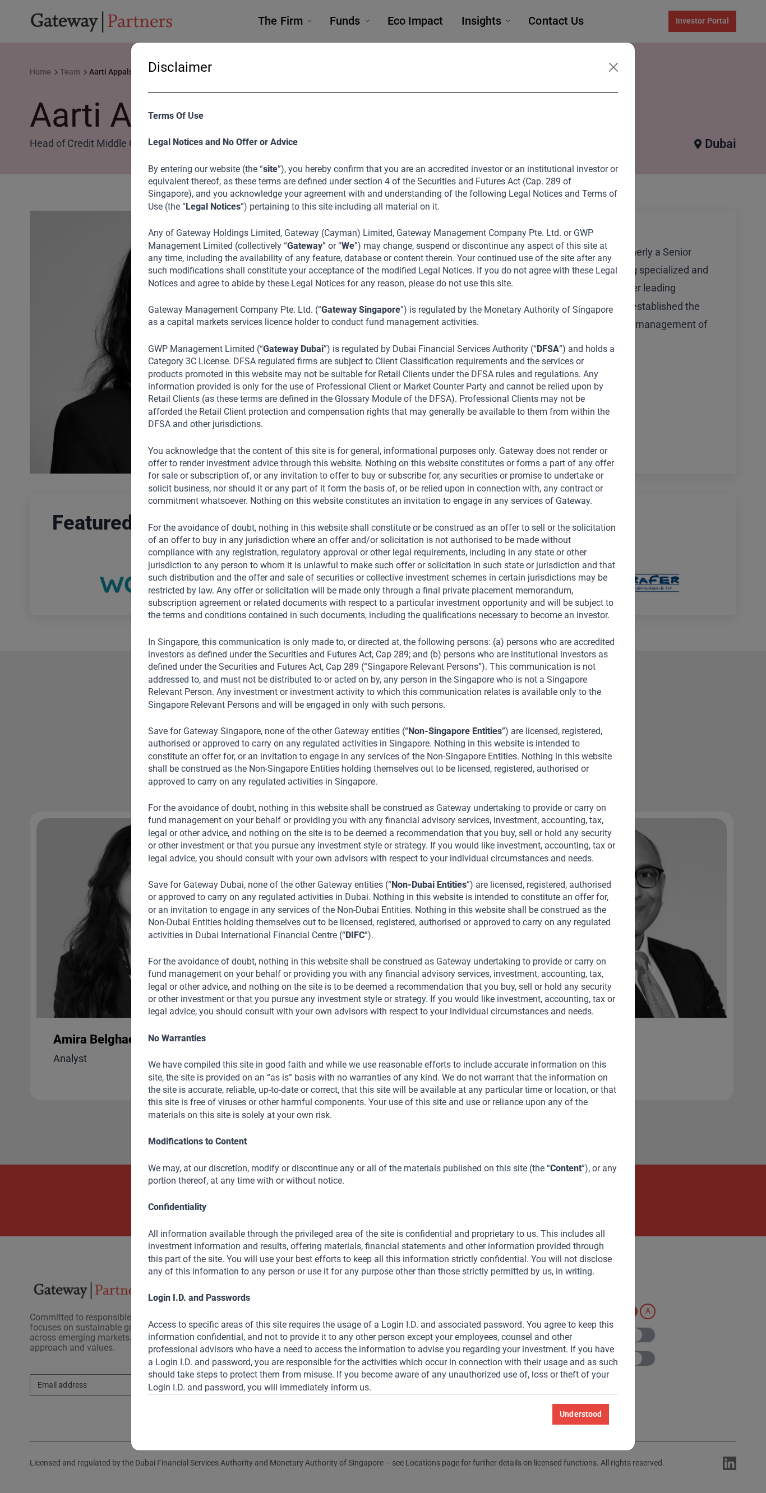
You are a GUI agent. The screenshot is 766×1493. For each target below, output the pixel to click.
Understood (581, 1413)
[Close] (613, 67)
